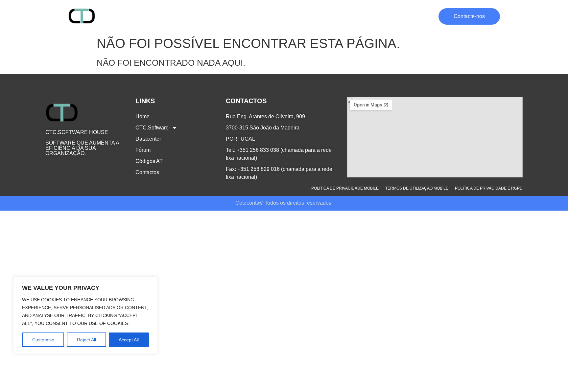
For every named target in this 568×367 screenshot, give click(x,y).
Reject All (86, 339)
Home (242, 16)
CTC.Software (275, 16)
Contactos (420, 16)
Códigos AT (384, 16)
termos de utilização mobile (416, 188)
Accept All (129, 339)
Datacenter (323, 16)
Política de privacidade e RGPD (489, 188)
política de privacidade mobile (345, 188)
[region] (85, 315)
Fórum (353, 16)
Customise (43, 339)
